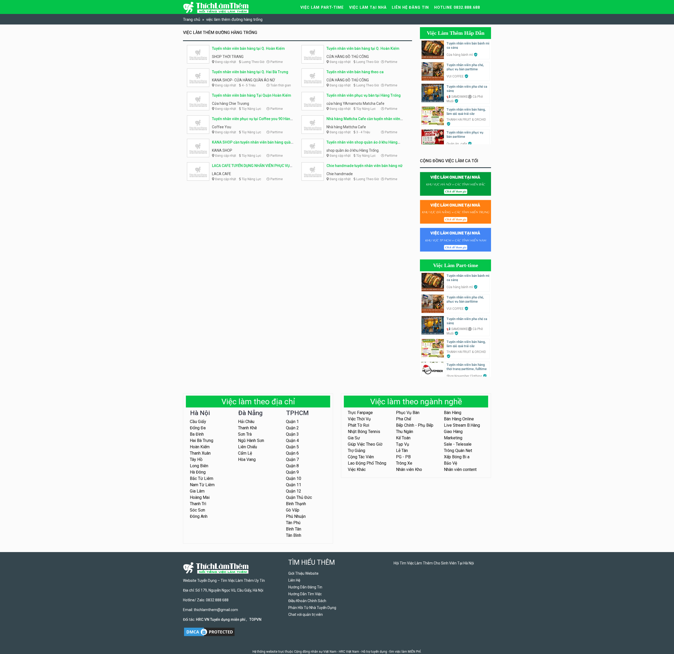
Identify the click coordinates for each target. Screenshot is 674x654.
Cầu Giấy (198, 421)
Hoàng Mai (200, 497)
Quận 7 (292, 459)
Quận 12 (293, 491)
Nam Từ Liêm (202, 484)
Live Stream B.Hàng (462, 425)
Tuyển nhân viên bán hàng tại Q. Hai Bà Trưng (250, 72)
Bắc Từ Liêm (201, 478)
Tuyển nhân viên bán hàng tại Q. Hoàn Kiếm (248, 48)
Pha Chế (403, 418)
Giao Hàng (453, 431)
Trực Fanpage (360, 412)
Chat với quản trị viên (305, 614)
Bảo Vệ (450, 463)
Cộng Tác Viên (361, 456)
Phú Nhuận (296, 516)
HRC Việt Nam (349, 651)
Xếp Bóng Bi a (456, 456)
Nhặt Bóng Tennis (364, 431)
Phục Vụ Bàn (407, 412)
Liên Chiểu (247, 446)
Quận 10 (293, 478)
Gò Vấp (292, 510)
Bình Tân (293, 529)
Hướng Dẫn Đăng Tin (305, 587)
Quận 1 (292, 421)
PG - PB (403, 456)
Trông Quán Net (458, 450)
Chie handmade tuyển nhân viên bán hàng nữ (364, 166)
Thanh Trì (198, 503)
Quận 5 (292, 446)
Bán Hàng (452, 412)
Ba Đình (197, 434)
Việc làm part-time (322, 7)
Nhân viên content (460, 469)
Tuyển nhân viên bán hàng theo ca (355, 72)
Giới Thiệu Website (303, 573)
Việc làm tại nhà (367, 7)
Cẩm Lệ (245, 453)
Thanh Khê (247, 427)
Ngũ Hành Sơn (251, 440)
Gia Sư (354, 437)
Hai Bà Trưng (201, 440)
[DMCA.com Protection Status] (209, 632)
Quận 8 (292, 465)
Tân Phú (293, 522)
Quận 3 (292, 434)
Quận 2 (292, 427)
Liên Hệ (294, 580)
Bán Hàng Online (459, 418)
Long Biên (199, 465)
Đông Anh (198, 516)
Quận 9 (292, 472)
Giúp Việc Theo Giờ (365, 444)
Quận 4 (292, 440)
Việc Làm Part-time (455, 265)
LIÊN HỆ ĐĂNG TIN (410, 7)
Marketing (453, 437)
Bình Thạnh (296, 503)
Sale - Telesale (458, 444)
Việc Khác (357, 469)
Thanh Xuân (200, 453)
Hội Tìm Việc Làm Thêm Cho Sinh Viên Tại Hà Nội (434, 563)
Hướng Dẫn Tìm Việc (305, 594)
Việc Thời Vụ (359, 418)
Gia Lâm (197, 491)
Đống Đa (198, 427)
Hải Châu (246, 421)
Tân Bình (293, 535)
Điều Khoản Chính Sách (307, 601)
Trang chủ (191, 19)
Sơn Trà (245, 434)
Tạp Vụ (402, 444)
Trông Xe (404, 463)
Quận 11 (293, 484)
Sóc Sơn (197, 510)
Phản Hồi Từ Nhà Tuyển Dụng (312, 608)
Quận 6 (292, 453)
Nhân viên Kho (409, 469)
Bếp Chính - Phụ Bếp (414, 425)
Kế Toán (403, 437)
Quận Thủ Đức (299, 497)
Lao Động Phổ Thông (367, 463)
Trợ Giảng (356, 450)
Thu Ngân (404, 431)
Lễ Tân (402, 450)
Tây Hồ (196, 459)
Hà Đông (198, 472)
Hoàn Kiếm (200, 446)
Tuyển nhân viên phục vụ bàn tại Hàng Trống (363, 95)
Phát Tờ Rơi (358, 425)
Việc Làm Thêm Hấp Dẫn (455, 33)
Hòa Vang (247, 459)
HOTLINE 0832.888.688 (457, 7)
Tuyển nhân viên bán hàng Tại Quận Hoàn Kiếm (251, 95)
